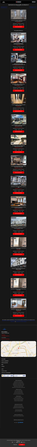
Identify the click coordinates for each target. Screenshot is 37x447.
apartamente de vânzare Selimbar (26, 320)
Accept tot (21, 444)
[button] (35, 7)
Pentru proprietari (5, 362)
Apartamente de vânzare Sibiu (18, 381)
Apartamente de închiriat (18, 404)
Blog (2, 364)
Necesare (14, 442)
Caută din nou (4, 7)
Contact (3, 366)
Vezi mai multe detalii (18, 26)
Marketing (23, 442)
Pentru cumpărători (5, 360)
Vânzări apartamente (18, 380)
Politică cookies (4, 370)
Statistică (19, 442)
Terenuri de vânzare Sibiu (18, 397)
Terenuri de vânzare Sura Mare (18, 400)
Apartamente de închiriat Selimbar (18, 406)
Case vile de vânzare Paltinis (18, 391)
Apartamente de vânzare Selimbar (18, 382)
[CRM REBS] (20, 422)
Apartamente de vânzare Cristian (18, 386)
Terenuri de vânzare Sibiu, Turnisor (18, 398)
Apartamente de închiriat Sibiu (18, 405)
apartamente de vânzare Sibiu (6, 320)
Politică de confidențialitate (6, 372)
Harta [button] (24, 61)
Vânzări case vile (18, 389)
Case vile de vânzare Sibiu (18, 390)
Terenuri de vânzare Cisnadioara (18, 399)
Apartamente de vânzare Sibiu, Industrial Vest (18, 387)
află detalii (17, 440)
